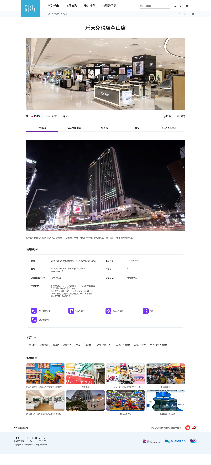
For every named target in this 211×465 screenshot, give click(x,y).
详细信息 (42, 127)
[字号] (179, 13)
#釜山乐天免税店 (103, 345)
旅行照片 (105, 127)
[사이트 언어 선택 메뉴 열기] (187, 6)
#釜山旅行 (32, 345)
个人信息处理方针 (21, 427)
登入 (175, 6)
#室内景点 (88, 345)
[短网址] (185, 13)
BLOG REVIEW (169, 127)
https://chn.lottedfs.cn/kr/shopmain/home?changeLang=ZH (68, 269)
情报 (181, 6)
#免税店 (56, 345)
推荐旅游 (71, 5)
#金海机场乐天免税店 (158, 345)
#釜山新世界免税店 (122, 345)
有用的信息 (109, 5)
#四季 (78, 345)
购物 (65, 14)
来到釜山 (53, 5)
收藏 (168, 116)
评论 (66, 116)
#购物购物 (44, 345)
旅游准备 (89, 5)
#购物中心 (67, 345)
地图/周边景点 (74, 127)
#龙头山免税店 (139, 345)
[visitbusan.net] (30, 10)
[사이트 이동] (187, 427)
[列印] (193, 13)
